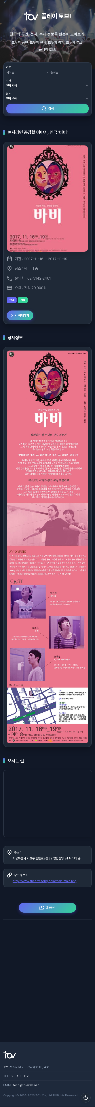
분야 (8, 93)
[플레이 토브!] (9, 1057)
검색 (51, 108)
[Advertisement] (47, 980)
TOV (38, 1095)
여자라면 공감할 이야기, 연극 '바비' (38, 132)
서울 (23, 300)
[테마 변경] (86, 1098)
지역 (8, 80)
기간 (8, 67)
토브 (6, 1067)
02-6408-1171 (20, 1076)
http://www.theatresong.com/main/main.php (44, 881)
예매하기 (23, 315)
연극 (12, 300)
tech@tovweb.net (26, 1085)
